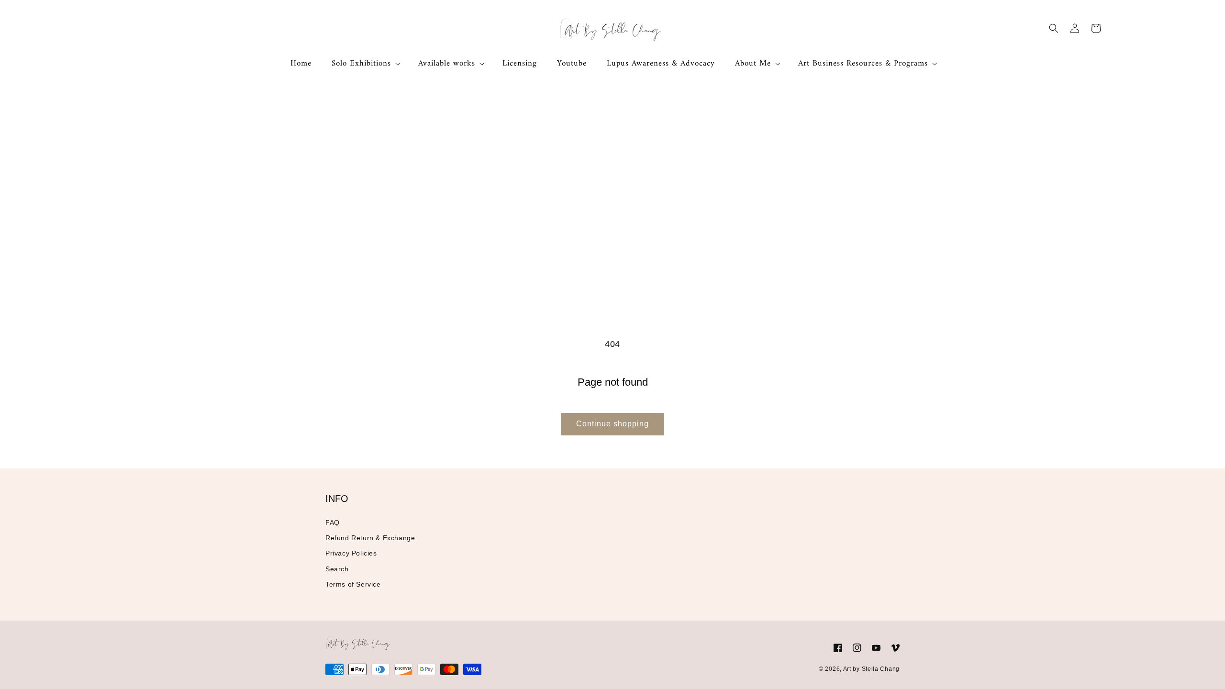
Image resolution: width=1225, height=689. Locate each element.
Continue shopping (612, 424)
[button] (365, 64)
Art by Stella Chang (871, 669)
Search (337, 569)
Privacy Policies (351, 553)
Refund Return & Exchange (370, 538)
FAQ (332, 522)
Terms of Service (353, 584)
